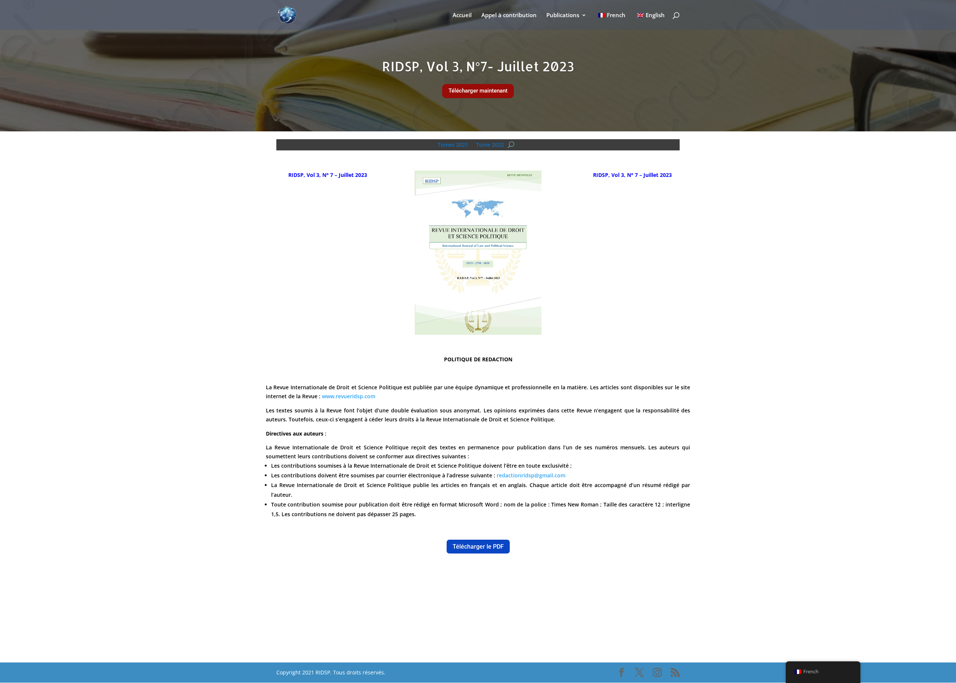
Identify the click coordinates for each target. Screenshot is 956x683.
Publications (562, 15)
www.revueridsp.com (348, 396)
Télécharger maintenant (478, 90)
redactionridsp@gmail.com (531, 475)
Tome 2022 (490, 144)
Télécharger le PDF (478, 546)
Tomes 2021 (453, 144)
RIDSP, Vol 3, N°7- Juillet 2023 (478, 66)
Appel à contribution (509, 15)
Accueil (462, 15)
